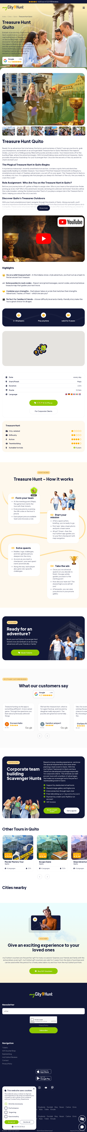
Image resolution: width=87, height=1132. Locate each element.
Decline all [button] (26, 1122)
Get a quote (71, 811)
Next (47, 736)
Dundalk (50, 1107)
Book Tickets (26, 653)
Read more (25, 1099)
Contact (5, 1060)
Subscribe (43, 1030)
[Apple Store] (43, 1071)
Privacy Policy (43, 1025)
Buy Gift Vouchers (45, 971)
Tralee (46, 1109)
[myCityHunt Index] (15, 7)
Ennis (74, 1107)
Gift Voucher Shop (9, 1051)
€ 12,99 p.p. (45, 403)
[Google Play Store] (43, 1078)
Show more (43, 208)
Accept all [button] (11, 1122)
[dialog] (19, 1108)
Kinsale (53, 1109)
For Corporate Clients (43, 411)
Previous (39, 736)
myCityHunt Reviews (9, 1057)
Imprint (72, 1131)
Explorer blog (7, 1054)
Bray (56, 1107)
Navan (61, 1107)
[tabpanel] (18, 317)
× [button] (34, 1089)
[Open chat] (82, 1127)
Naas (41, 1109)
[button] (19, 1126)
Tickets (5, 1048)
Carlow (68, 1107)
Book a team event (52, 810)
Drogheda (41, 1107)
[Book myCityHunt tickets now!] (82, 1119)
